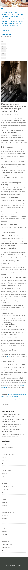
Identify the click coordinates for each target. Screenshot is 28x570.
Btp (10, 19)
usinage (3, 57)
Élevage (4, 499)
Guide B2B (6, 34)
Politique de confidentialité (11, 565)
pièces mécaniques (4, 47)
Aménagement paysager (8, 454)
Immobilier (14, 21)
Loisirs (21, 21)
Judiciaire (5, 21)
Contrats (4, 496)
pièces (8, 356)
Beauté (11, 23)
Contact (19, 565)
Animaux (4, 457)
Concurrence (5, 489)
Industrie (5, 26)
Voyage (4, 23)
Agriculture (4, 444)
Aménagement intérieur (7, 451)
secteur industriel (4, 54)
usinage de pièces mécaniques (9, 139)
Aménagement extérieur (7, 447)
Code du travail (5, 480)
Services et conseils (8, 14)
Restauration (6, 28)
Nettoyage (4, 528)
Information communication (10, 17)
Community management (8, 486)
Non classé (4, 531)
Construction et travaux (9, 12)
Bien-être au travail (6, 470)
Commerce (4, 483)
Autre (3, 463)
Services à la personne (7, 544)
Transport (15, 28)
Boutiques (4, 473)
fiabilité (3, 44)
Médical (4, 19)
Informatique (14, 26)
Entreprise (20, 14)
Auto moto (19, 23)
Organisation (5, 534)
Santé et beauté (19, 19)
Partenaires (5, 30)
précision (4, 51)
